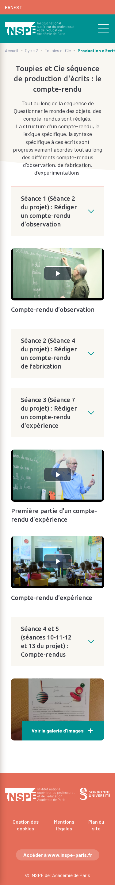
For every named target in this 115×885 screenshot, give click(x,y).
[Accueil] (40, 28)
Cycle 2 (31, 50)
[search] (100, 28)
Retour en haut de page (101, 754)
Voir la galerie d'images (58, 730)
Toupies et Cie (58, 50)
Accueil (11, 50)
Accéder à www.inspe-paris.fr (57, 855)
